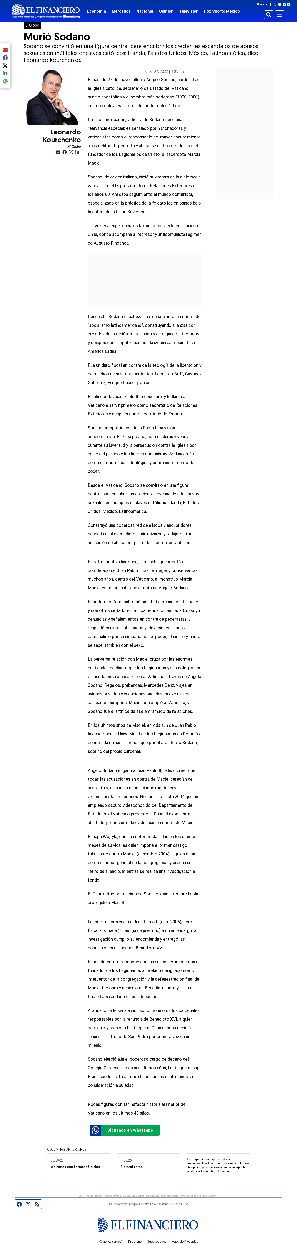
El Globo (32, 25)
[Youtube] (285, 5)
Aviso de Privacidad (185, 1241)
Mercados (121, 11)
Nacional (144, 11)
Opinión (166, 11)
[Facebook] (271, 5)
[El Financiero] (46, 11)
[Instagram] (280, 5)
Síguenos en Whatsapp (130, 1130)
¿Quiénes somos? (110, 1241)
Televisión (189, 11)
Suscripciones (156, 1241)
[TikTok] (289, 5)
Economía (96, 11)
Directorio (135, 1241)
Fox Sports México (222, 11)
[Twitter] (276, 5)
